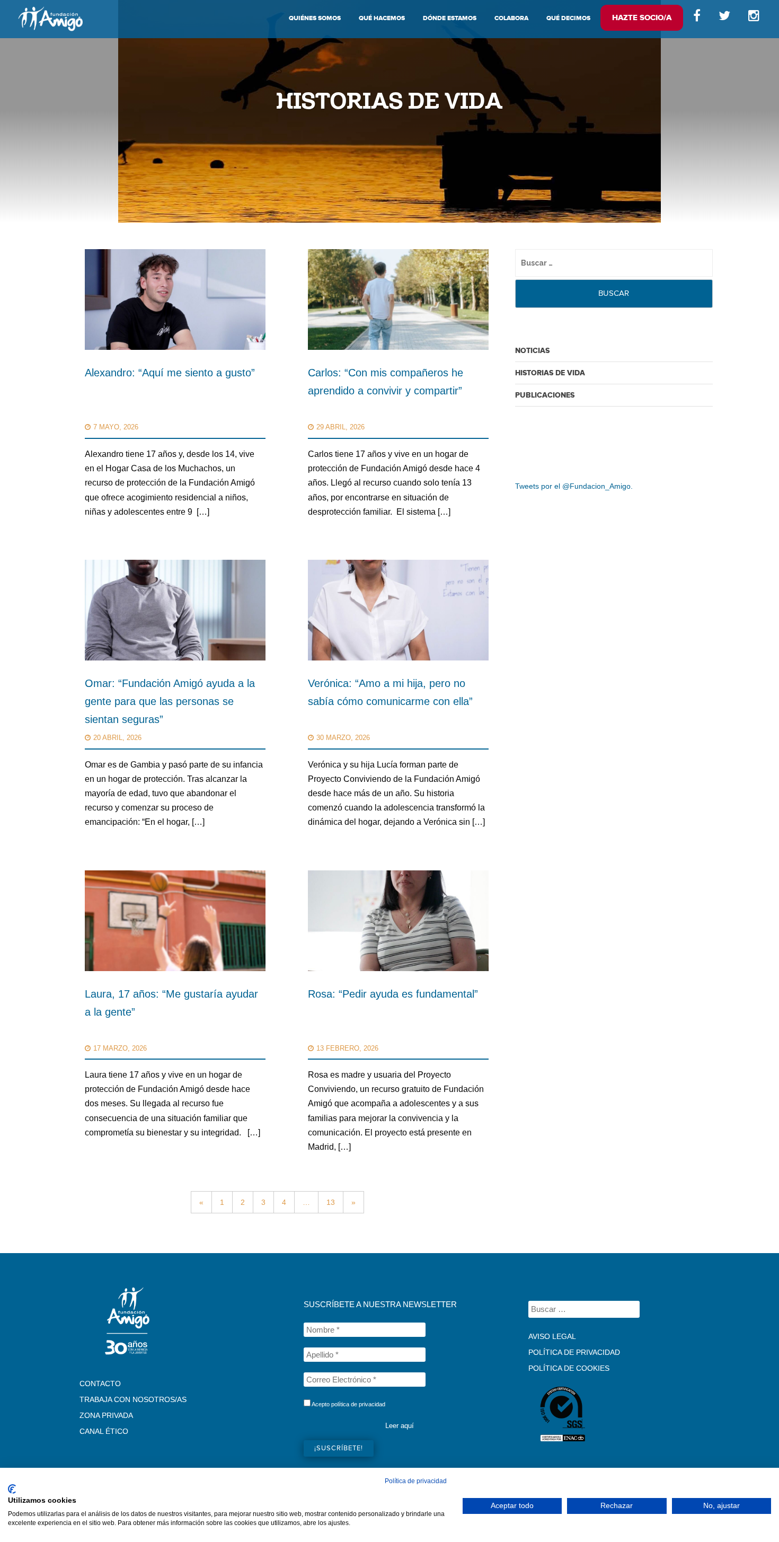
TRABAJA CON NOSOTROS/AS (133, 1399)
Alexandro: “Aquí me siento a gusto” (170, 372)
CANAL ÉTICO (103, 1431)
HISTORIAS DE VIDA (550, 372)
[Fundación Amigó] (50, 18)
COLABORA (511, 18)
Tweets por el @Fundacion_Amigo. (574, 486)
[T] (724, 18)
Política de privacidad (416, 1481)
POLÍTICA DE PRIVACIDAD (574, 1352)
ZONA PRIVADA (106, 1415)
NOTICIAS (532, 350)
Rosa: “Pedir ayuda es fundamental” (393, 994)
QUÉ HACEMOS (382, 18)
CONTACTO (100, 1383)
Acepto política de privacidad (348, 1404)
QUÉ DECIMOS (568, 18)
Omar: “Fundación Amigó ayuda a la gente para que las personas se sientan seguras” (170, 701)
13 (330, 1202)
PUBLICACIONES (544, 395)
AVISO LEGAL (552, 1336)
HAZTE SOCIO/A (641, 18)
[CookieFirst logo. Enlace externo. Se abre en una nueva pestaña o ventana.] (12, 1489)
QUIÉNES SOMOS (315, 18)
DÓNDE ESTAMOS (449, 18)
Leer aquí (399, 1426)
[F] (697, 18)
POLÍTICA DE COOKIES (568, 1368)
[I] (755, 18)
